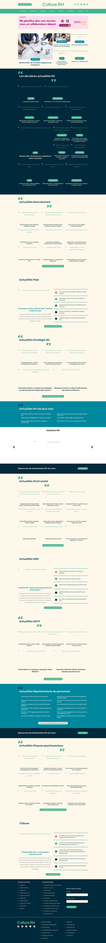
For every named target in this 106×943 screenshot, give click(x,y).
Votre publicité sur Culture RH (50, 930)
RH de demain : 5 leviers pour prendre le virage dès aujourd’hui (61, 157)
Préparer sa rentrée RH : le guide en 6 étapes (70, 578)
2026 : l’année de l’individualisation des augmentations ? (62, 63)
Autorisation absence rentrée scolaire (52, 885)
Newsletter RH (71, 927)
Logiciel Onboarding (25, 895)
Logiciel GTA (23, 890)
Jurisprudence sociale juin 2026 (53, 538)
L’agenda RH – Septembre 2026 (80, 61)
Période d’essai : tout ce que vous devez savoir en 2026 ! (71, 421)
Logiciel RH (22, 885)
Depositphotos (71, 924)
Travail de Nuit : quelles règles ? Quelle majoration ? (70, 417)
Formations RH (46, 933)
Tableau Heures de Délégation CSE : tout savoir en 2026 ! (35, 417)
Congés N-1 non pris (48, 887)
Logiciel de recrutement (25, 903)
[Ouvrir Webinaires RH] (74, 11)
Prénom (68, 891)
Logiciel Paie (23, 898)
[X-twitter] (84, 4)
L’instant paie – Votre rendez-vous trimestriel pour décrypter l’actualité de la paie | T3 (79, 140)
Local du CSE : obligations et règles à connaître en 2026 (35, 716)
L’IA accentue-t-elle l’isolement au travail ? (53, 785)
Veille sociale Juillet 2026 (29, 538)
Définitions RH (71, 933)
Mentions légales (46, 922)
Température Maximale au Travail (51, 905)
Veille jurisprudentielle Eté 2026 (79, 45)
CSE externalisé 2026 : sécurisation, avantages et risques (72, 704)
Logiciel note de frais (25, 893)
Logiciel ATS (47, 898)
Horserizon (70, 935)
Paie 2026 (44, 938)
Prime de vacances (48, 913)
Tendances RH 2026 (47, 935)
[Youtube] (75, 4)
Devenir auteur (46, 927)
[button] (87, 11)
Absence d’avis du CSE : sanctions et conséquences (34, 696)
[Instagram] (81, 4)
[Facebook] (78, 4)
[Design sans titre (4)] (53, 28)
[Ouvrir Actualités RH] (26, 11)
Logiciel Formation (24, 887)
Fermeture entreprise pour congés (52, 903)
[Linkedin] (87, 4)
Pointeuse (22, 908)
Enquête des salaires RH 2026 (31, 101)
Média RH (69, 922)
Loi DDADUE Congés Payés (50, 911)
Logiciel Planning (24, 900)
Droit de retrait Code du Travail (51, 908)
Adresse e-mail (70, 898)
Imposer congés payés (49, 893)
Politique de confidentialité (49, 924)
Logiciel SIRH (23, 905)
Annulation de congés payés (50, 900)
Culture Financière (72, 930)
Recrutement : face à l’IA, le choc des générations (57, 101)
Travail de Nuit (47, 890)
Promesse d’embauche (49, 895)
